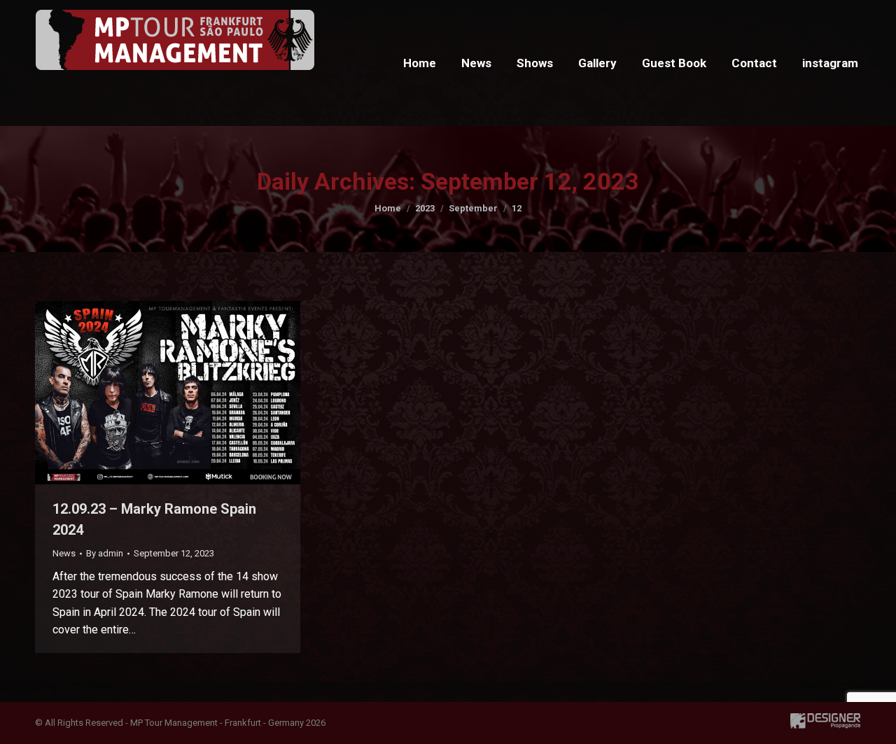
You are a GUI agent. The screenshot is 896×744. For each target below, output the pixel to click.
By (104, 553)
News (64, 553)
